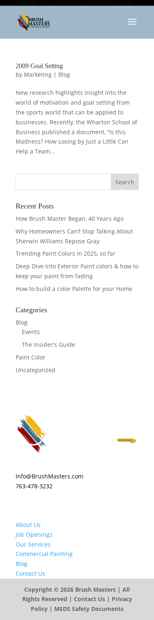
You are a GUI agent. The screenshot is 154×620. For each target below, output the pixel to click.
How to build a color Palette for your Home (74, 289)
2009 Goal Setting (39, 65)
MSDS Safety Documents (89, 609)
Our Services (33, 544)
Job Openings (34, 534)
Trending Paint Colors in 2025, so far (65, 253)
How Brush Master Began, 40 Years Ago (70, 218)
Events (31, 332)
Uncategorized (35, 370)
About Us (28, 524)
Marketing (38, 74)
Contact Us (30, 573)
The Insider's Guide (48, 344)
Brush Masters (95, 589)
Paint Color (31, 357)
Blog (64, 74)
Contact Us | (93, 599)
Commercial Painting (44, 554)
